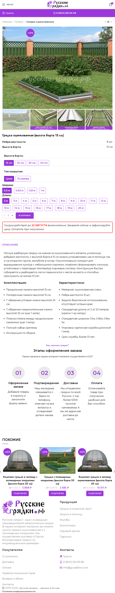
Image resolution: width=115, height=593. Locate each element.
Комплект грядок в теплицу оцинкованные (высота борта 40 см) (95, 480)
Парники (65, 536)
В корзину (25, 215)
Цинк (9, 178)
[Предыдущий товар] (105, 21)
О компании (10, 556)
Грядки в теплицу (71, 514)
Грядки (19, 21)
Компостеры (67, 525)
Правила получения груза (18, 573)
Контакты (8, 584)
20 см (20, 162)
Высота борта (13, 155)
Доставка (8, 562)
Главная (7, 21)
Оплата (6, 567)
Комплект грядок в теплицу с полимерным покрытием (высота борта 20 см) (20, 480)
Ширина (7, 185)
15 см (9, 162)
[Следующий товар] (111, 21)
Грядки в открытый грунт (76, 508)
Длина (6, 195)
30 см (31, 162)
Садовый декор (70, 531)
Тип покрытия (13, 171)
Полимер (23, 178)
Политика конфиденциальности (18, 591)
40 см (43, 162)
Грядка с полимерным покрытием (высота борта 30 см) (57, 480)
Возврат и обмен (12, 578)
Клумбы (65, 519)
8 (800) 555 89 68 (66, 13)
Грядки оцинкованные (40, 21)
